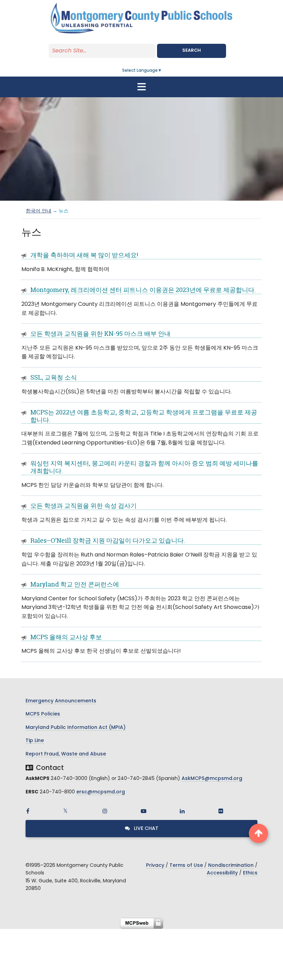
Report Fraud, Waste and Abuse (66, 754)
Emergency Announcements (61, 701)
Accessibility (222, 873)
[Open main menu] (141, 87)
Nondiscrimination (231, 865)
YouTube (143, 811)
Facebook (27, 811)
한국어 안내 (38, 211)
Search (191, 50)
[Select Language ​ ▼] (162, 71)
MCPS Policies (43, 714)
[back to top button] (258, 833)
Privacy (155, 865)
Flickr (221, 811)
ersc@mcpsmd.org (100, 792)
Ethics (250, 873)
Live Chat (145, 828)
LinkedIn (182, 811)
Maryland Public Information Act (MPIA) (76, 727)
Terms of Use (186, 865)
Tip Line (35, 740)
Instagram (105, 811)
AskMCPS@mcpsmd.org (212, 778)
